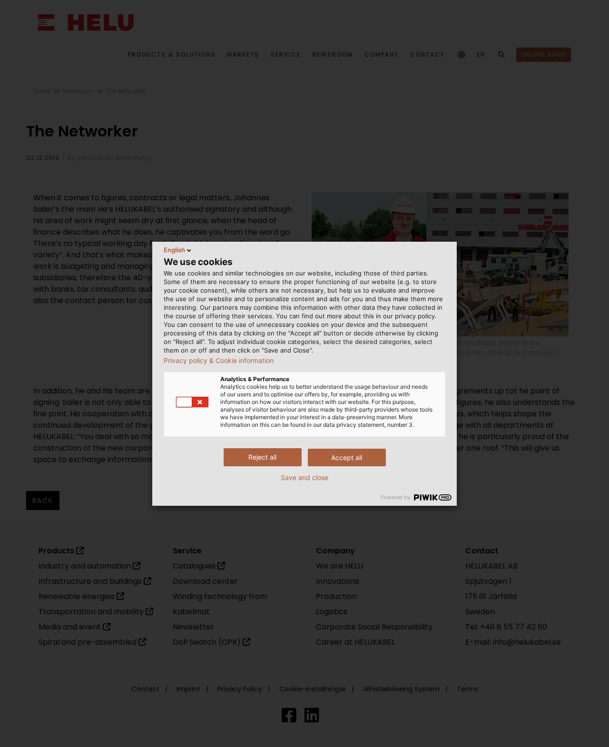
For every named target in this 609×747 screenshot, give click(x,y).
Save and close (304, 478)
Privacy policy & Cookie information (219, 360)
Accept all (346, 457)
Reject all (262, 457)
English (174, 250)
